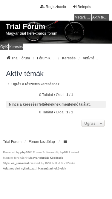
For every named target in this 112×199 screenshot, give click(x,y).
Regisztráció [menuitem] (56, 7)
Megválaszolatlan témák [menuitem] (83, 17)
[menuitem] (19, 168)
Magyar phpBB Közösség (46, 157)
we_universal (20, 163)
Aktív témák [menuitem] (100, 17)
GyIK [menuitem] (4, 47)
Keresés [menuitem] (16, 47)
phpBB (25, 152)
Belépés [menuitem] (84, 7)
